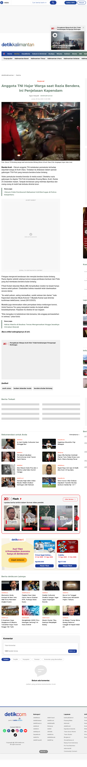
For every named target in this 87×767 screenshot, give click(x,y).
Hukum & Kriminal (39, 54)
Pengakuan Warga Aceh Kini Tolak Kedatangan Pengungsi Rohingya (69, 28)
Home (9, 54)
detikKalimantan (7, 75)
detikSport (36, 731)
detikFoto (50, 734)
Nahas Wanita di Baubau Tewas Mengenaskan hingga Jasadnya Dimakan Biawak (31, 325)
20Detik (49, 731)
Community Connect (70, 751)
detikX (49, 729)
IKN (80, 54)
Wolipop (50, 726)
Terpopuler (8, 58)
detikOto (36, 737)
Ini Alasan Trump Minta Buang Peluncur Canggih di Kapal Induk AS (71, 623)
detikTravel (50, 717)
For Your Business (69, 745)
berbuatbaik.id (68, 717)
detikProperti (37, 740)
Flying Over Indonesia (71, 743)
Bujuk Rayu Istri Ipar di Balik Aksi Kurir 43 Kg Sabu (68, 469)
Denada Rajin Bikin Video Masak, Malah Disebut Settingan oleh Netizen (26, 483)
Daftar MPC (70, 2)
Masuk (81, 2)
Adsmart (66, 723)
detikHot (36, 729)
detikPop (50, 740)
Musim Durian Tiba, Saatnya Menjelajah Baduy (49, 622)
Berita (16, 54)
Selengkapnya (74, 434)
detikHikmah (51, 737)
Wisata (59, 54)
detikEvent (67, 726)
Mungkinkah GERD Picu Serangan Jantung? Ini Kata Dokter (30, 622)
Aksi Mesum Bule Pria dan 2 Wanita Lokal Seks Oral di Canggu (27, 470)
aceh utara (6, 388)
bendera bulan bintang (43, 388)
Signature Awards (69, 729)
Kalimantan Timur (38, 58)
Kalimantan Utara (55, 58)
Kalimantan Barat (22, 58)
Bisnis (74, 54)
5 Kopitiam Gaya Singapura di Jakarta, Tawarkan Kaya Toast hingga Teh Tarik (9, 623)
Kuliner (67, 54)
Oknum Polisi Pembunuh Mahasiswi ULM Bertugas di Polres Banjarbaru (30, 193)
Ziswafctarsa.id (69, 740)
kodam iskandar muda (22, 388)
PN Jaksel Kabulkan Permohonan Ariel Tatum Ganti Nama (26, 457)
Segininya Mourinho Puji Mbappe (66, 443)
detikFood (50, 720)
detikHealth (51, 723)
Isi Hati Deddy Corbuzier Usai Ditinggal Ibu (28, 443)
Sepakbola (26, 54)
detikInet (36, 726)
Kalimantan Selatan (71, 58)
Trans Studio (68, 734)
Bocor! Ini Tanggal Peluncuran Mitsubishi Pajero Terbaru (71, 597)
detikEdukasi (37, 720)
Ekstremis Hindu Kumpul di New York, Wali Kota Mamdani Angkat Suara (9, 598)
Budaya (51, 54)
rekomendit (67, 748)
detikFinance (37, 723)
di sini (27, 331)
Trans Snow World (70, 731)
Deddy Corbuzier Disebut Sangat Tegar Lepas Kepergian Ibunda (50, 598)
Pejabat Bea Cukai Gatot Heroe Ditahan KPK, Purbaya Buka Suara (30, 598)
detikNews (36, 717)
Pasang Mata (68, 720)
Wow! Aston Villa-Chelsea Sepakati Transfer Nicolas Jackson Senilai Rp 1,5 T (67, 483)
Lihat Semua (69, 499)
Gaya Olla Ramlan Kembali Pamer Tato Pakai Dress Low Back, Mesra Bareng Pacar (69, 457)
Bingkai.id (67, 737)
